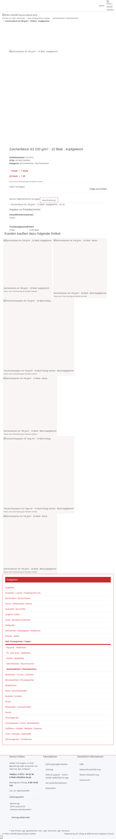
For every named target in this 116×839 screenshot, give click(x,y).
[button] (44, 5)
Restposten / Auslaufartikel (18, 707)
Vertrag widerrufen (21, 817)
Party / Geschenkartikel (16, 690)
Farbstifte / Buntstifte (15, 609)
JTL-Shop (80, 833)
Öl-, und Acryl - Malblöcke (18, 653)
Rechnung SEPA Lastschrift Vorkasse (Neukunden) (20, 806)
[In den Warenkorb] (11, 35)
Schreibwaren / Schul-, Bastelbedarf (22, 723)
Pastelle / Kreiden (13, 696)
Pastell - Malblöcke (15, 658)
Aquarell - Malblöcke (16, 647)
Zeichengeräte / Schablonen (18, 739)
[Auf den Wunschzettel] (16, 47)
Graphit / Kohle (12, 614)
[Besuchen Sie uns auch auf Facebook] (11, 822)
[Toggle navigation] (5, 9)
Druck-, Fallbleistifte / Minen (18, 603)
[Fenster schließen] (11, 40)
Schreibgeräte (12, 717)
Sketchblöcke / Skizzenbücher (20, 663)
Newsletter (51, 788)
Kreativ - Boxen (12, 636)
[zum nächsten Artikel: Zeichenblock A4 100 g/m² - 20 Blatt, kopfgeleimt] (4, 27)
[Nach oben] (1, 837)
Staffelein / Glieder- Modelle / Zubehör (23, 728)
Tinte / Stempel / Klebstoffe (18, 733)
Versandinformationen (56, 783)
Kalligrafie (10, 625)
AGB (81, 764)
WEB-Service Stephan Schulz (100, 833)
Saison (8, 712)
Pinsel (8, 701)
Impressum (85, 780)
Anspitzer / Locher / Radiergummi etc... (23, 593)
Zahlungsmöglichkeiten (57, 764)
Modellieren (11, 685)
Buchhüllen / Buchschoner (17, 598)
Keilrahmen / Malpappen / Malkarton (22, 630)
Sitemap (49, 769)
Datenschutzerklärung (90, 769)
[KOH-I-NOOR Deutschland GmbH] (19, 15)
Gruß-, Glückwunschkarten (17, 619)
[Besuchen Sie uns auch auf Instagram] (11, 825)
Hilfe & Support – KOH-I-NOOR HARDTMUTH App (57, 776)
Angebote (9, 587)
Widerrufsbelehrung (89, 774)
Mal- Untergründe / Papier (18, 641)
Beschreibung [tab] (49, 200)
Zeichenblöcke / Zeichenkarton (34, 163)
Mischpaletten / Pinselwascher (19, 680)
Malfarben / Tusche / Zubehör (19, 674)
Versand (52, 830)
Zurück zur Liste (9, 18)
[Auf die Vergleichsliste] (11, 47)
